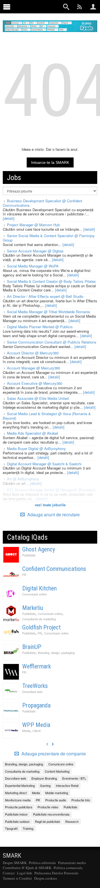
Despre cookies (45, 878)
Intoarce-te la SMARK (50, 162)
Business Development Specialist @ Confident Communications (42, 203)
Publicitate (29, 555)
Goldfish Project (41, 627)
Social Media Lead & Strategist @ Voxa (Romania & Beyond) (47, 416)
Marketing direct (16, 792)
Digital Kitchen (39, 588)
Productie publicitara (18, 807)
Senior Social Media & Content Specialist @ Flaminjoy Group (49, 238)
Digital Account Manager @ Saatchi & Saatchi (44, 463)
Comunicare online (34, 594)
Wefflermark (36, 666)
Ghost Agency (38, 549)
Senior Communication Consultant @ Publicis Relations (51, 342)
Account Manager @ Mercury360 (33, 368)
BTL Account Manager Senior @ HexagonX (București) (51, 489)
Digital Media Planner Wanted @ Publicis (40, 326)
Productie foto (80, 800)
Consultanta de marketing (39, 619)
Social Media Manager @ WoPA (33, 266)
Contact (9, 872)
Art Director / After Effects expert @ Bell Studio (45, 296)
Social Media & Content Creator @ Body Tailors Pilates (51, 281)
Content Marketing (57, 771)
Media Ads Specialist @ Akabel (32, 433)
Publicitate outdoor (17, 821)
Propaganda (36, 705)
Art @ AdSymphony (23, 478)
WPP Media (36, 724)
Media (26, 731)
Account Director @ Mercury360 (33, 353)
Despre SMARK (15, 862)
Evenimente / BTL (74, 778)
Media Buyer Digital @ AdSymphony (36, 448)
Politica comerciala (68, 867)
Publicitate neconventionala (51, 814)
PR (24, 575)
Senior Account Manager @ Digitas (35, 251)
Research (72, 821)
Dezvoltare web (32, 692)
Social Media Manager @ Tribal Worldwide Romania (48, 311)
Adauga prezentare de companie (53, 754)
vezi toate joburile (50, 504)
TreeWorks (35, 685)
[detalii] (8, 218)
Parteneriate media (72, 862)
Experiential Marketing (20, 785)
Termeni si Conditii (17, 878)
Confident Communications (54, 568)
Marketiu (32, 607)
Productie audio (55, 800)
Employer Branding (44, 778)
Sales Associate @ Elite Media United (38, 398)
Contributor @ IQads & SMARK (27, 867)
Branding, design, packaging (56, 653)
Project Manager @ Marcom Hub (33, 224)
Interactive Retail (67, 785)
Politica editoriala (42, 862)
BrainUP (31, 646)
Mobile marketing (56, 792)
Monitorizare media (18, 800)
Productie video (48, 807)
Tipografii (11, 828)
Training (28, 828)
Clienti (36, 731)
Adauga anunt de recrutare (53, 514)
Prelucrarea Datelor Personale (56, 872)
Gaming (45, 785)
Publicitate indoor (16, 814)
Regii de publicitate (47, 821)
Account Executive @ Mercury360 (34, 383)
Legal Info (24, 872)
